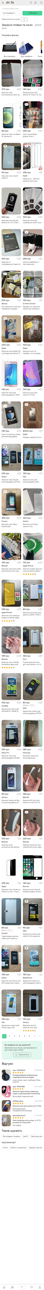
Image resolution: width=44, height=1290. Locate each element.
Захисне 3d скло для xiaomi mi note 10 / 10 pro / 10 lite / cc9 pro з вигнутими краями (32, 801)
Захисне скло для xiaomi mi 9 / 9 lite (27, 1106)
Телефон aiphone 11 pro (32, 437)
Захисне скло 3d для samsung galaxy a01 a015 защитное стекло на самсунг (11, 481)
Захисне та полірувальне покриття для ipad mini (11, 263)
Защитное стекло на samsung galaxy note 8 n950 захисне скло (32, 982)
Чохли (5, 1148)
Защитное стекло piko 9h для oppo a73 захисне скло (10, 1026)
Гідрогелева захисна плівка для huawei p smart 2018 (10, 937)
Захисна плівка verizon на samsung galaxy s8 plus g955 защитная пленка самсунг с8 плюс (11, 801)
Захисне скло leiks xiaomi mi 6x (30, 525)
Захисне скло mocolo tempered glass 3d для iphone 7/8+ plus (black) (32, 890)
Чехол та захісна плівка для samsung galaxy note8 (11, 435)
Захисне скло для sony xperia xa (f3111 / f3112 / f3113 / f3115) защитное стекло (32, 614)
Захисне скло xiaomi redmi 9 (10, 177)
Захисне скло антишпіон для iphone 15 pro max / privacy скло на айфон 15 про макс (10, 846)
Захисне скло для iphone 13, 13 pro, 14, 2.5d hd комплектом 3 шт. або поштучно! (32, 94)
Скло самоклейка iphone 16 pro (30, 135)
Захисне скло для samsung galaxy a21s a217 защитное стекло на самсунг (32, 481)
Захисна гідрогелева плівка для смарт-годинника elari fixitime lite (26, 1092)
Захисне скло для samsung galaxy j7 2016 (11, 394)
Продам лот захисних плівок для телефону (31, 308)
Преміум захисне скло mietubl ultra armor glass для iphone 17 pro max (32, 846)
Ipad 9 (25, 1136)
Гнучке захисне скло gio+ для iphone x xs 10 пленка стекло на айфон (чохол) (32, 663)
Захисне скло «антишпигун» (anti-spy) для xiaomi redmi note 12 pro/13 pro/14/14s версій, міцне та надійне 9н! (11, 94)
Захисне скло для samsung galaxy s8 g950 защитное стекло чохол (11, 757)
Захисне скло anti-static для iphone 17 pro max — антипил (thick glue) (11, 570)
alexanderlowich (19, 1116)
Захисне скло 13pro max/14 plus (9, 525)
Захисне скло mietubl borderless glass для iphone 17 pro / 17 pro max (10, 663)
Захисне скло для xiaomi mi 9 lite (30, 394)
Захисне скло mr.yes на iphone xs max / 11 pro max (11, 890)
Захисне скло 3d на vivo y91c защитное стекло (11, 982)
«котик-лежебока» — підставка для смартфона (31, 263)
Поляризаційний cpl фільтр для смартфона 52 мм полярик (25, 1076)
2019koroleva (18, 1101)
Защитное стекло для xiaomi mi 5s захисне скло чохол (31, 935)
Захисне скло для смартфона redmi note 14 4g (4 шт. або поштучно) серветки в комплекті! (32, 221)
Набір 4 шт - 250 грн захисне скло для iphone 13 (31, 180)
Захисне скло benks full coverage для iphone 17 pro (11, 352)
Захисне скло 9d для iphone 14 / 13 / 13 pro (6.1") (10, 221)
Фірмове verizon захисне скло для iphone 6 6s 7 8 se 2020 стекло (32, 1026)
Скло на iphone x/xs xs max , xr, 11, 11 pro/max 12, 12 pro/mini (27, 1121)
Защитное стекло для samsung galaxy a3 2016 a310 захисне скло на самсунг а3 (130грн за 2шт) (32, 712)
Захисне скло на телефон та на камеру (32, 352)
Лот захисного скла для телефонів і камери (11, 308)
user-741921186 (19, 1087)
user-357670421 (19, 1070)
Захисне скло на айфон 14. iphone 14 (11, 135)
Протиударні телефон (11, 1136)
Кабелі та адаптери (18, 1148)
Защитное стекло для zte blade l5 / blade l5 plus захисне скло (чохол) (10, 710)
